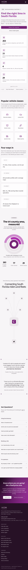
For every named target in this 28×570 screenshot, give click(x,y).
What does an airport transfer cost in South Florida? (12, 449)
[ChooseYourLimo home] (4, 2)
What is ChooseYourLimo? (6, 422)
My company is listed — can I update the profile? (11, 463)
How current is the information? (8, 435)
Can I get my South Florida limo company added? (11, 467)
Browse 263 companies (14, 27)
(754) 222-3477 (4, 516)
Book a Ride (3, 556)
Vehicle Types (4, 532)
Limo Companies (5, 528)
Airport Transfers (5, 530)
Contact (3, 554)
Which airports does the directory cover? (9, 453)
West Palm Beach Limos (6, 542)
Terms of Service (5, 560)
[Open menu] (25, 2)
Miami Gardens (12, 89)
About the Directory (5, 552)
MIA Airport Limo (5, 544)
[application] (14, 244)
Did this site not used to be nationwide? (9, 426)
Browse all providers (18, 497)
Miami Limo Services (5, 538)
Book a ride (7, 497)
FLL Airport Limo (4, 546)
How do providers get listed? (7, 431)
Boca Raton (21, 89)
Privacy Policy (4, 558)
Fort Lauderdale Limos (6, 540)
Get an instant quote (14, 30)
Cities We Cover (4, 526)
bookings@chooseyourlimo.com (8, 518)
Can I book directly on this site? (7, 445)
